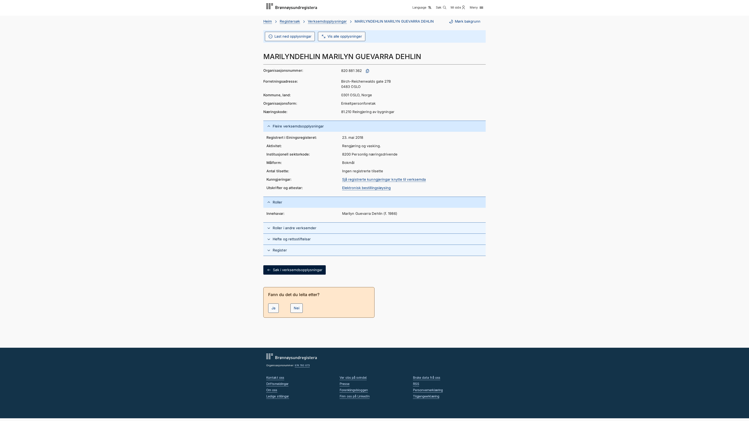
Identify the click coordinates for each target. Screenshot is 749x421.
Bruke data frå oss (426, 377)
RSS (416, 384)
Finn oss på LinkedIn (355, 396)
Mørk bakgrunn (467, 21)
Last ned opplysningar (292, 36)
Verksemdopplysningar (327, 21)
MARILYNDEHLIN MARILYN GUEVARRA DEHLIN (394, 21)
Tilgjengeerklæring (426, 396)
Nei (296, 308)
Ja (273, 308)
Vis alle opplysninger (344, 36)
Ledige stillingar (277, 396)
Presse (345, 384)
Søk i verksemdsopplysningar (297, 270)
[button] (422, 7)
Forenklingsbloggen (354, 390)
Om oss (271, 390)
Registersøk (290, 21)
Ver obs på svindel (353, 377)
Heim (267, 21)
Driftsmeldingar (277, 384)
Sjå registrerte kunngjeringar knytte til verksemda (384, 179)
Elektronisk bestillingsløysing (366, 188)
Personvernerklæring (428, 390)
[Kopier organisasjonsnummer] (367, 71)
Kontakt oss (275, 377)
